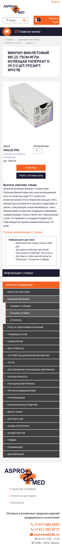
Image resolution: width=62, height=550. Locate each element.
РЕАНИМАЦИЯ (14, 447)
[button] (37, 31)
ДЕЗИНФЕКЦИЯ (15, 454)
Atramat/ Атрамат (20, 306)
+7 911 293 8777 (46, 530)
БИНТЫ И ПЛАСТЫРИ (18, 292)
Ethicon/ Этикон (13, 43)
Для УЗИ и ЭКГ (15, 419)
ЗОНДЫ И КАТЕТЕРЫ (18, 426)
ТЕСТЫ (11, 362)
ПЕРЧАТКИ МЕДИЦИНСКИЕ (21, 390)
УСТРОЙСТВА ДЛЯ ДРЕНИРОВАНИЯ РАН (28, 355)
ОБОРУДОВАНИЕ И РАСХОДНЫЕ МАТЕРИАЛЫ (31, 369)
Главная (9, 39)
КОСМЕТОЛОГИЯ (16, 433)
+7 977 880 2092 (46, 525)
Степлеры (16, 320)
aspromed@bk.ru (46, 534)
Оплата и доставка (23, 495)
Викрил (30, 43)
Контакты (17, 502)
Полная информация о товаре (22, 232)
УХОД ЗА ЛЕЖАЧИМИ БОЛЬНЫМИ (25, 327)
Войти (55, 2)
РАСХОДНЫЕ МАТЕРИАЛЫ (21, 383)
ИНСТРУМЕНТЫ (15, 348)
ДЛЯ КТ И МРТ (15, 412)
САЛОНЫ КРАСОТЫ (17, 376)
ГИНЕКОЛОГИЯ (15, 341)
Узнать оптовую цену (31, 175)
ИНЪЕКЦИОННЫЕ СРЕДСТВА (22, 404)
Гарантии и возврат (24, 489)
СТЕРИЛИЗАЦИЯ (16, 397)
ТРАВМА (11, 440)
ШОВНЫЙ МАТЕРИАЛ (29, 39)
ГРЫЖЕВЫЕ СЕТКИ (17, 334)
